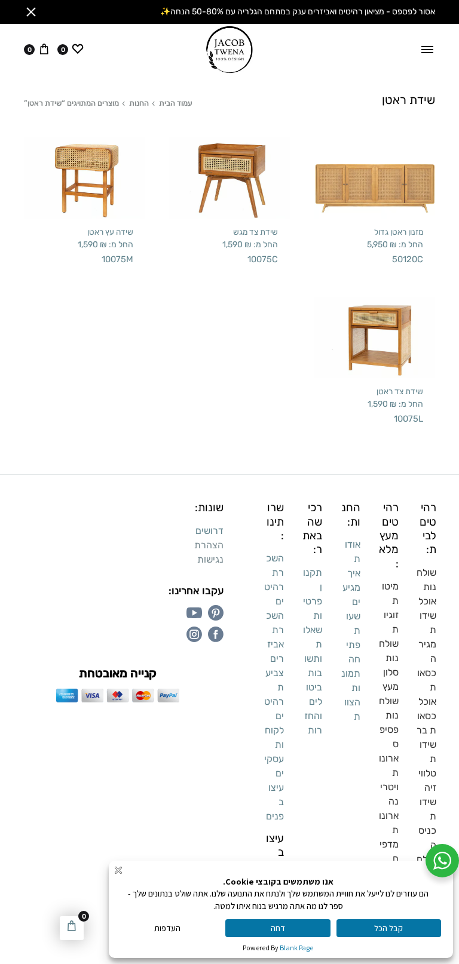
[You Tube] (194, 613)
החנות (139, 103)
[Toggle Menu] (427, 49)
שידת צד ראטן (400, 391)
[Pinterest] (216, 613)
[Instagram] (194, 634)
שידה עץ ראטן (110, 232)
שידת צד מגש (255, 232)
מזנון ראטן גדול (398, 232)
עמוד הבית (175, 103)
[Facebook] (216, 634)
